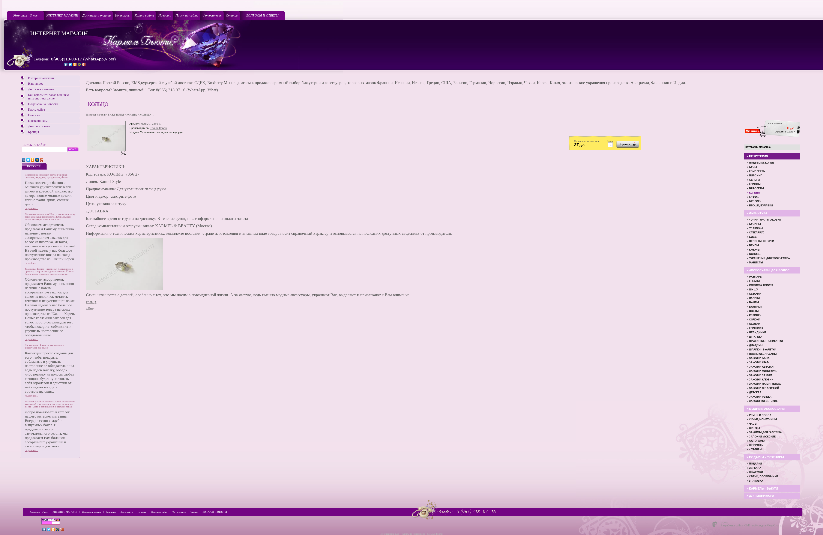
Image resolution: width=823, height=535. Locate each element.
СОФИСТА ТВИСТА (761, 285)
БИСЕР (753, 236)
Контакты (122, 15)
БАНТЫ (754, 302)
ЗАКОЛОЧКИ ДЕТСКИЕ (763, 401)
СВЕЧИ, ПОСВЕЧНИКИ (763, 476)
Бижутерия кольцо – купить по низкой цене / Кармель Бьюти (411, 533)
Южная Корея (158, 128)
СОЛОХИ (754, 319)
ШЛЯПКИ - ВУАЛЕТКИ (762, 349)
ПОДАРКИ (755, 463)
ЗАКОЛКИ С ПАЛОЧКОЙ (764, 388)
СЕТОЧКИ (755, 293)
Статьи (232, 15)
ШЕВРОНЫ (756, 445)
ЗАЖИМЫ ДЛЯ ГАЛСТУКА (765, 432)
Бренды (33, 132)
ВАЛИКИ (754, 298)
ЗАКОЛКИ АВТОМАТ (762, 366)
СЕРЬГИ (754, 179)
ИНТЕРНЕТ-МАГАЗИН (62, 15)
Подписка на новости (43, 104)
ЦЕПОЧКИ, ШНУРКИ (761, 241)
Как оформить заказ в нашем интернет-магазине (48, 96)
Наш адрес (35, 83)
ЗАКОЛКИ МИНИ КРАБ (763, 371)
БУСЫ (753, 166)
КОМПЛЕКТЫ (757, 171)
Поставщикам (38, 120)
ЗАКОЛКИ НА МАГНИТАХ (765, 383)
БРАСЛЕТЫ (756, 188)
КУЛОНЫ (754, 249)
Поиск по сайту (187, 15)
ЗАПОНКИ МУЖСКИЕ (762, 436)
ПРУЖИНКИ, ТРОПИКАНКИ (766, 341)
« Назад (90, 308)
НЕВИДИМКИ (757, 332)
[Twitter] (70, 64)
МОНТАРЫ (756, 276)
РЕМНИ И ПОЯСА (760, 415)
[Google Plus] (84, 64)
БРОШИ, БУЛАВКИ (761, 205)
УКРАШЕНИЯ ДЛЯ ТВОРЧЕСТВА (769, 258)
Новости (164, 15)
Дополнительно (39, 126)
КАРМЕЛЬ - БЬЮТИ (763, 488)
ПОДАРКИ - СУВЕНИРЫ (766, 457)
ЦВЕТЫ (754, 311)
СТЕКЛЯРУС (756, 232)
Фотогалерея (212, 15)
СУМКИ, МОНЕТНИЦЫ (763, 419)
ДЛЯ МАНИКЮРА (761, 495)
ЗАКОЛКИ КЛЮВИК (761, 379)
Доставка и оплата (97, 15)
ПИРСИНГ (755, 175)
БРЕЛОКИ (755, 201)
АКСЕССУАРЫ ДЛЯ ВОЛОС (769, 270)
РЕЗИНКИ (755, 315)
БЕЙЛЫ (754, 245)
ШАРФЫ (754, 428)
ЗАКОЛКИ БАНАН (760, 358)
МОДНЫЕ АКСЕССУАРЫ (767, 408)
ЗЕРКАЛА (755, 467)
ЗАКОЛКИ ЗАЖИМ (760, 375)
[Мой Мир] (79, 64)
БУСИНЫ (755, 223)
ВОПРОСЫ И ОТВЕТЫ (262, 15)
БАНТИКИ (755, 306)
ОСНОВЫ (755, 253)
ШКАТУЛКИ (756, 472)
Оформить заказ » (785, 131)
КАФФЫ (754, 196)
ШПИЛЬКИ (756, 336)
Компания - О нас (25, 15)
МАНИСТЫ (756, 262)
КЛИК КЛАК (756, 328)
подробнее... (31, 208)
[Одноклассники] (75, 64)
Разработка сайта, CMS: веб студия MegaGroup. (751, 525)
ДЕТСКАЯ (755, 392)
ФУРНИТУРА (758, 213)
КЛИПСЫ (755, 184)
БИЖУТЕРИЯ (116, 114)
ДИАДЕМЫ (756, 345)
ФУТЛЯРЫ (755, 449)
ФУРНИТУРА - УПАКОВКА (765, 219)
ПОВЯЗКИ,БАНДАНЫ (763, 353)
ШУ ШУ (753, 289)
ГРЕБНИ (754, 281)
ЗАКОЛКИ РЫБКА (760, 396)
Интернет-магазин (41, 78)
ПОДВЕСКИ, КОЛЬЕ (761, 162)
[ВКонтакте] (66, 64)
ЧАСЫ (753, 423)
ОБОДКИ (754, 323)
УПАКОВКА (756, 228)
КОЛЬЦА (131, 114)
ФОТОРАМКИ (757, 440)
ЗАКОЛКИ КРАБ (759, 362)
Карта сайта (144, 15)
